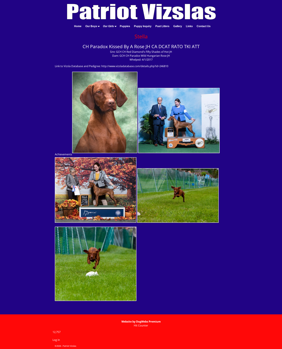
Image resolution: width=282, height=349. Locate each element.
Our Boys (91, 26)
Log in (56, 340)
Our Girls (108, 26)
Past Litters (162, 26)
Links (189, 26)
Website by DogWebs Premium (141, 321)
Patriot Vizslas (69, 345)
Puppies (125, 26)
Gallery (177, 26)
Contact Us (204, 26)
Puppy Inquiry (142, 26)
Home (77, 26)
